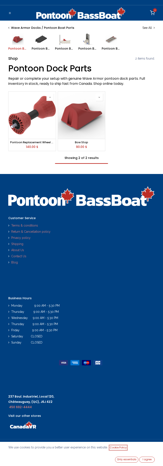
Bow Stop (81, 142)
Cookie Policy (118, 447)
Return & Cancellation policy (31, 231)
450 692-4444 (20, 407)
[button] (50, 97)
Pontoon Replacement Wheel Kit (32, 142)
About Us (17, 250)
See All (147, 27)
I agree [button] (147, 459)
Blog (14, 262)
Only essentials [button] (126, 459)
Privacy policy (21, 237)
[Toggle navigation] (9, 13)
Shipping (17, 244)
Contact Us (18, 256)
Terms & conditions (24, 225)
